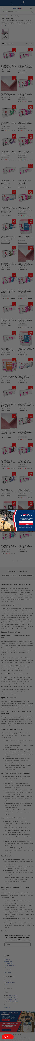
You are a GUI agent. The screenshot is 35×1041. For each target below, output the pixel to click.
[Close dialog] (34, 511)
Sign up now (26, 524)
